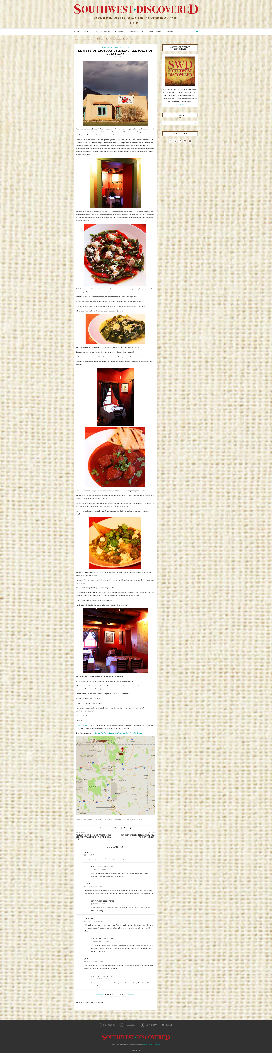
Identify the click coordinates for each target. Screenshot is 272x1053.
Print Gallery (156, 31)
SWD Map (119, 31)
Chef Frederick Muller (85, 819)
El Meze (98, 819)
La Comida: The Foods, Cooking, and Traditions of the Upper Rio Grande (117, 733)
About (87, 31)
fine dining (108, 819)
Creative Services (136, 31)
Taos (127, 47)
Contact (171, 31)
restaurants (131, 819)
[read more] (180, 104)
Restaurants (118, 47)
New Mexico (87, 39)
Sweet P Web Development (152, 1044)
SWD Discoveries (102, 31)
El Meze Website (81, 725)
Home (76, 31)
